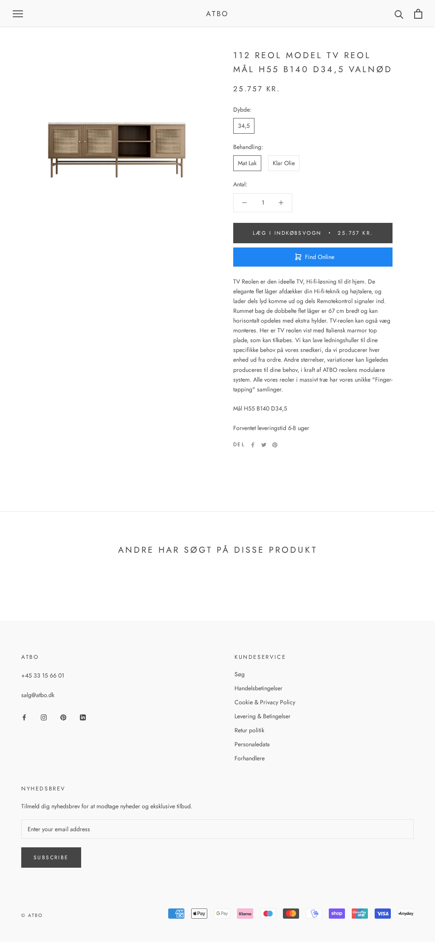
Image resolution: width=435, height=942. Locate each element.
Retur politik (249, 730)
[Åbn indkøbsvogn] (418, 14)
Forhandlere (249, 758)
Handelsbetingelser (258, 688)
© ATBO (32, 915)
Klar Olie (284, 163)
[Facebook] (252, 444)
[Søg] (399, 13)
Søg (239, 674)
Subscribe (51, 857)
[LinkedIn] (83, 717)
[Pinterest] (274, 444)
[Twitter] (263, 444)
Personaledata (252, 744)
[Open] (18, 13)
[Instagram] (44, 717)
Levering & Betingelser (262, 716)
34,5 (244, 125)
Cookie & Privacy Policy (264, 702)
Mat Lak (247, 163)
